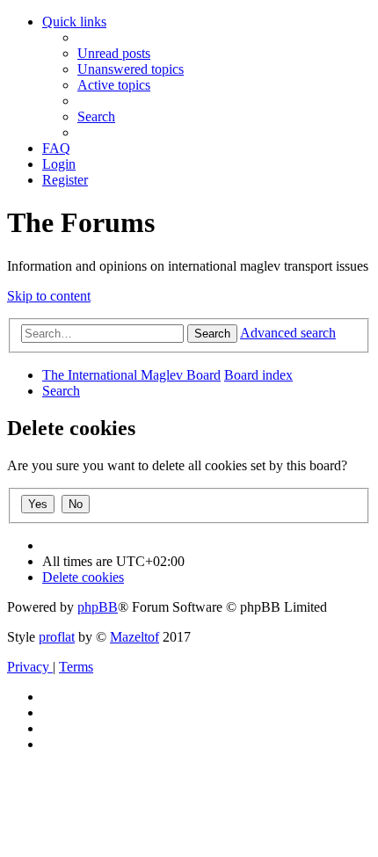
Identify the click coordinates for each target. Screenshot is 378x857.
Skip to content (49, 295)
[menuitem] (113, 53)
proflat (57, 636)
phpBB (97, 606)
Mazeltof (134, 636)
